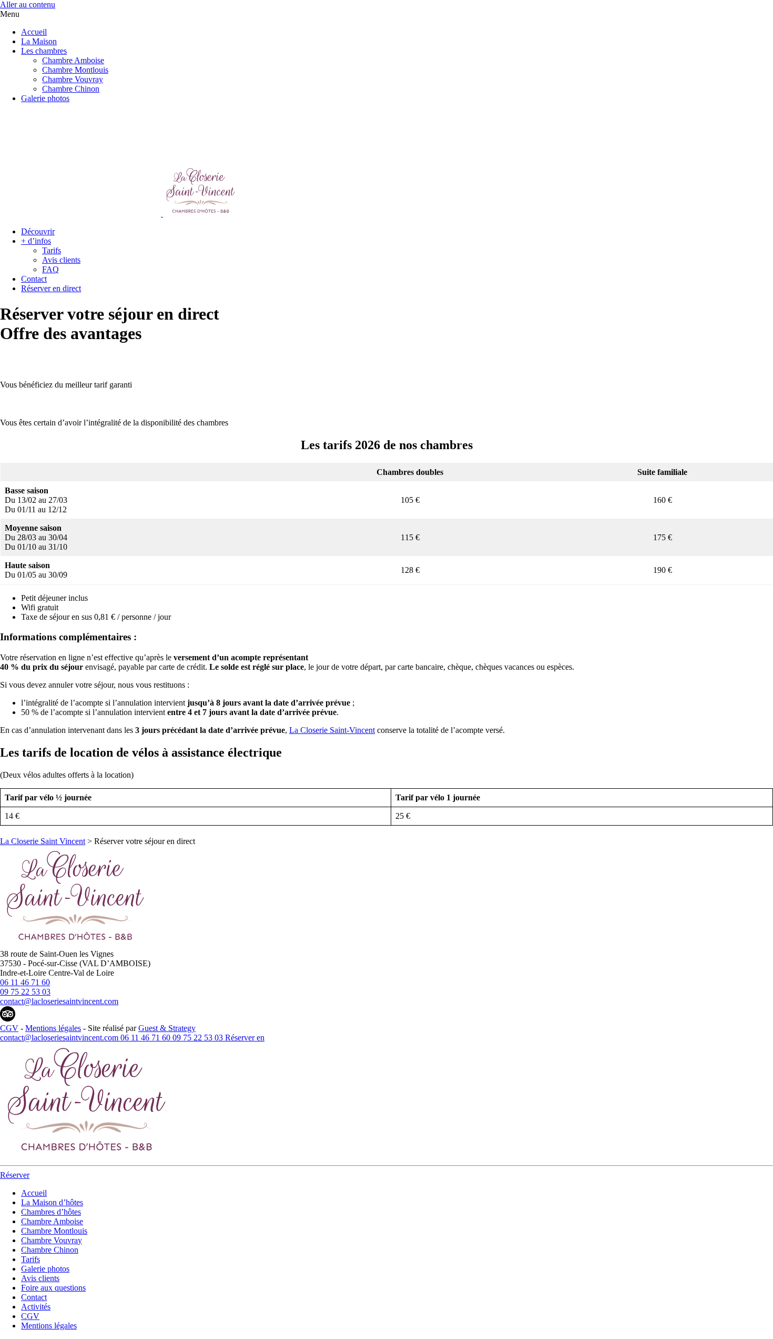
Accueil (34, 31)
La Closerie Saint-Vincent (332, 730)
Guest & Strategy (167, 1028)
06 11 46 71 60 (25, 982)
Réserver (241, 1037)
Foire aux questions (53, 1287)
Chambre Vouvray (72, 79)
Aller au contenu (27, 4)
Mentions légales (53, 1028)
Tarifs (51, 250)
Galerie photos (45, 98)
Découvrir (38, 231)
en (261, 1037)
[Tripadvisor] (7, 1018)
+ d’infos (36, 240)
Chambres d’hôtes (51, 1211)
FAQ (50, 269)
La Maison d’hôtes (52, 1202)
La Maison (39, 41)
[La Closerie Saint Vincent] (118, 213)
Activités (35, 1306)
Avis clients (61, 259)
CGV (9, 1028)
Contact (34, 278)
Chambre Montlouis (75, 69)
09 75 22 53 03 (25, 991)
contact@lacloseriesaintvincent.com (59, 1001)
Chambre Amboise (73, 60)
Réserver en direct (51, 288)
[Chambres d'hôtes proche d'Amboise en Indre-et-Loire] (73, 944)
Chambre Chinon (70, 88)
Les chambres (44, 50)
